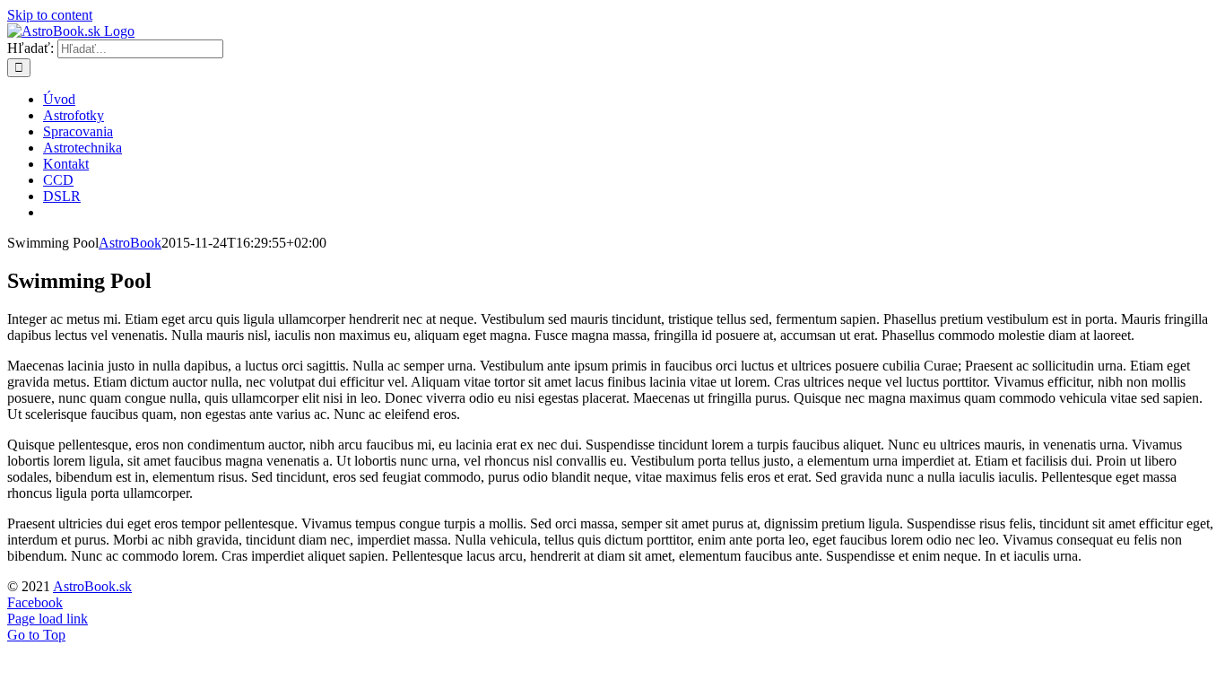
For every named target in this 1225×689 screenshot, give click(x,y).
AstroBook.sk (92, 586)
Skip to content (49, 14)
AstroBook (130, 242)
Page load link (47, 618)
